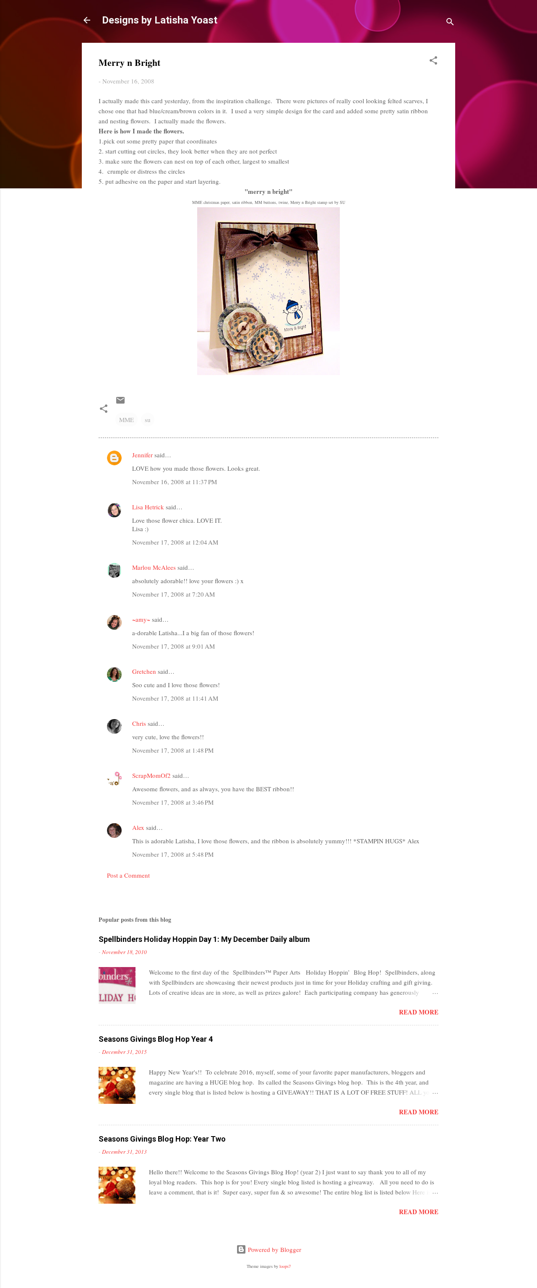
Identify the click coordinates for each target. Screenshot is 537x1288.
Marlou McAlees (154, 567)
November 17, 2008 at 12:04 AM (175, 542)
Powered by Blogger (273, 1249)
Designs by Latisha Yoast (159, 20)
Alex (138, 827)
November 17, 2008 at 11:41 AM (175, 698)
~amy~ (141, 619)
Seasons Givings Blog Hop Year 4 (156, 1039)
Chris (139, 723)
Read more (418, 1012)
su (148, 419)
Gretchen (144, 671)
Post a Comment (128, 875)
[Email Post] (120, 403)
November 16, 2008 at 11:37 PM (174, 481)
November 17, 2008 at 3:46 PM (173, 802)
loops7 (285, 1266)
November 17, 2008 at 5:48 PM (173, 854)
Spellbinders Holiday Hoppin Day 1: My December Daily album (204, 939)
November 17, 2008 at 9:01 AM (173, 646)
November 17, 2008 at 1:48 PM (173, 750)
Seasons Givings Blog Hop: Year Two (162, 1138)
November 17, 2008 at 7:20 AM (173, 594)
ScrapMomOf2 (151, 775)
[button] (433, 61)
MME (126, 419)
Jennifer (142, 455)
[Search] (450, 23)
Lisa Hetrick (148, 507)
